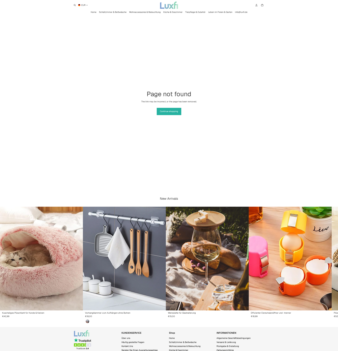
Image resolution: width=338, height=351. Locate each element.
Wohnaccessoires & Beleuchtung (185, 346)
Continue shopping (169, 111)
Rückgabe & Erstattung (228, 346)
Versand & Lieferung (226, 342)
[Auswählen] (78, 306)
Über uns (125, 338)
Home (172, 338)
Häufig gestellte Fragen (132, 342)
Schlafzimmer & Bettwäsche (182, 342)
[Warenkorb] (262, 5)
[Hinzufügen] (161, 306)
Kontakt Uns (127, 346)
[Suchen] (75, 5)
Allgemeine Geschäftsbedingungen (234, 338)
